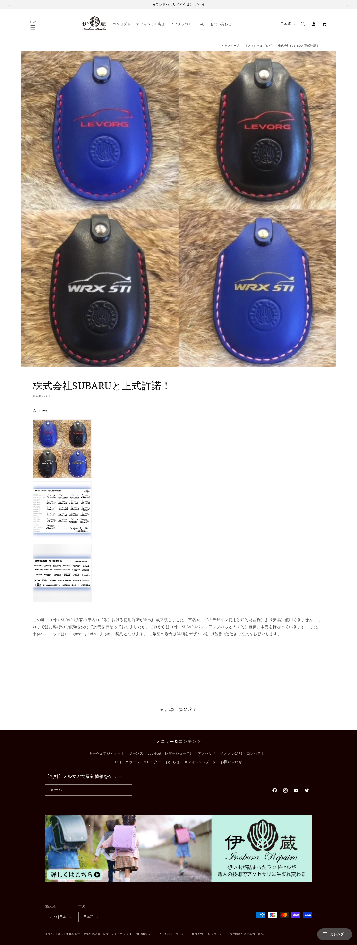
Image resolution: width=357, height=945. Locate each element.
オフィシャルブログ (258, 45)
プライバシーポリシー (172, 934)
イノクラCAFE (231, 753)
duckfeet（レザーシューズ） (170, 753)
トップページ (230, 45)
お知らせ (173, 762)
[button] (33, 27)
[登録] (126, 790)
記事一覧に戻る (181, 709)
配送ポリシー (216, 934)
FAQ (118, 762)
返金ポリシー (144, 934)
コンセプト (255, 753)
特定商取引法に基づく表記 (247, 934)
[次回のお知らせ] (347, 4)
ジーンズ (136, 753)
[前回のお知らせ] (9, 4)
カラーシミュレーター (143, 762)
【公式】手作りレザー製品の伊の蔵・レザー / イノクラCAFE (93, 934)
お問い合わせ (231, 762)
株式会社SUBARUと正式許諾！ (298, 45)
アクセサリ (207, 753)
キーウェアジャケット (106, 753)
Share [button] (42, 410)
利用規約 (197, 934)
